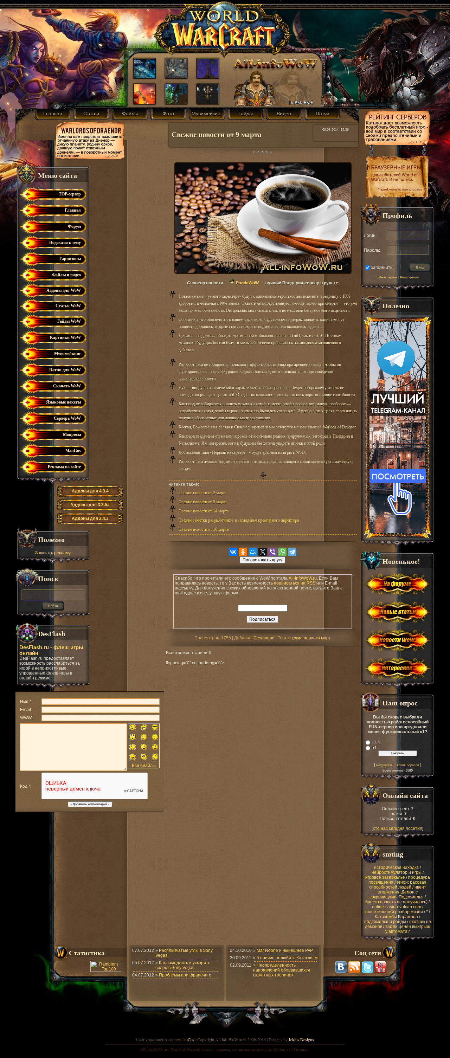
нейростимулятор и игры (397, 872)
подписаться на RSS (294, 583)
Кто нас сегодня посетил (397, 828)
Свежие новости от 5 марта (202, 501)
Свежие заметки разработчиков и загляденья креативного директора (239, 520)
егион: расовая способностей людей (398, 885)
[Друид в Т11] (207, 102)
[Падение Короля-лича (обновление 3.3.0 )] (144, 76)
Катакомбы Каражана (396, 916)
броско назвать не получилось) (396, 901)
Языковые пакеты (63, 402)
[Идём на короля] (176, 76)
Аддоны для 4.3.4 (90, 491)
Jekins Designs (301, 1039)
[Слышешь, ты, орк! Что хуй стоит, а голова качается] (144, 102)
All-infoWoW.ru (303, 578)
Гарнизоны (70, 258)
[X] (262, 552)
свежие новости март (309, 638)
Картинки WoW (65, 337)
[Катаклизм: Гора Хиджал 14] (207, 76)
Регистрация (409, 277)
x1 (374, 748)
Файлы (130, 113)
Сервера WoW (67, 418)
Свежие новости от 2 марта (202, 492)
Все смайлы (144, 765)
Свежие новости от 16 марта (204, 529)
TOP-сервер (70, 194)
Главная (52, 113)
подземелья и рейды (385, 921)
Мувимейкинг (207, 113)
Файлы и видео (66, 274)
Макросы (72, 434)
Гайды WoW (69, 321)
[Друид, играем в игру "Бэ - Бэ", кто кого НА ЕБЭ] (176, 102)
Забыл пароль (387, 277)
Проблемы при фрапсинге (185, 975)
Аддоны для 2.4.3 (90, 518)
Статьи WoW (68, 305)
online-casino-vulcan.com (396, 906)
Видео (284, 113)
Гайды (245, 113)
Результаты (384, 765)
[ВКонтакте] (233, 552)
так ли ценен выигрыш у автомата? (407, 929)
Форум (74, 226)
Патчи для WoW (65, 369)
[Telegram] (292, 552)
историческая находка (396, 867)
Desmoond (264, 638)
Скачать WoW (67, 385)
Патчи (322, 113)
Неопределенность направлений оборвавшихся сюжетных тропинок (281, 970)
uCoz (190, 1039)
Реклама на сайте (64, 466)
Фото (168, 113)
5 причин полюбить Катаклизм (287, 957)
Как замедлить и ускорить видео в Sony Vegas (182, 965)
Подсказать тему (65, 242)
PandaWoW (247, 282)
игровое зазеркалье (385, 877)
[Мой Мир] (253, 552)
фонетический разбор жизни (394, 911)
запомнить (381, 267)
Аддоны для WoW (63, 290)
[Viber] (272, 552)
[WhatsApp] (282, 552)
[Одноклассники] (243, 552)
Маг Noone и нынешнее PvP (285, 950)
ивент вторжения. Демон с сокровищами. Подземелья (397, 892)
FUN (376, 742)
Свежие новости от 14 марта (204, 511)
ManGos (73, 450)
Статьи (91, 113)
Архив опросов (408, 765)
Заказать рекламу (53, 552)
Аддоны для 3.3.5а (90, 504)
